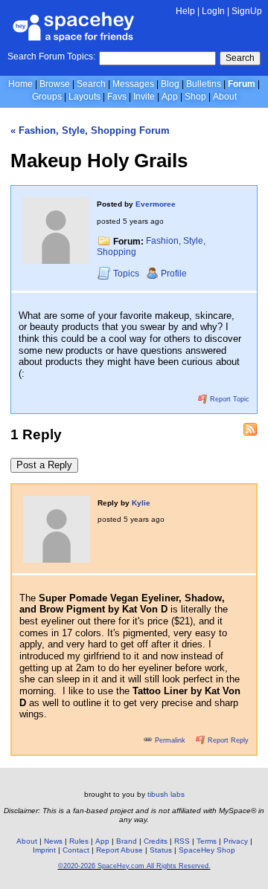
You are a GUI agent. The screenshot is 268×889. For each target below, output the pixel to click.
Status (161, 850)
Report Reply (227, 740)
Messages (133, 84)
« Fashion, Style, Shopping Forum (90, 130)
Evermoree (155, 204)
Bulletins (203, 84)
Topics (127, 273)
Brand (126, 841)
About (225, 96)
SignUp (247, 11)
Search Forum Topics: (51, 56)
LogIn (213, 11)
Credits (156, 841)
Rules (79, 841)
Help (185, 11)
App (170, 96)
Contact (76, 850)
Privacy (235, 841)
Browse (54, 84)
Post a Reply (44, 465)
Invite (144, 96)
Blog (170, 84)
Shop (195, 96)
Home (20, 84)
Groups (47, 96)
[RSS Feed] (250, 429)
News (53, 841)
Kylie (141, 503)
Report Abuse (119, 850)
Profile (174, 273)
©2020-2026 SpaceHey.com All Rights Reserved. (134, 866)
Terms (207, 841)
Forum (241, 84)
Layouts (84, 96)
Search (240, 58)
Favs (117, 96)
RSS (182, 841)
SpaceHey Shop (207, 850)
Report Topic (228, 399)
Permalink (170, 740)
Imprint (44, 850)
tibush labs (166, 794)
